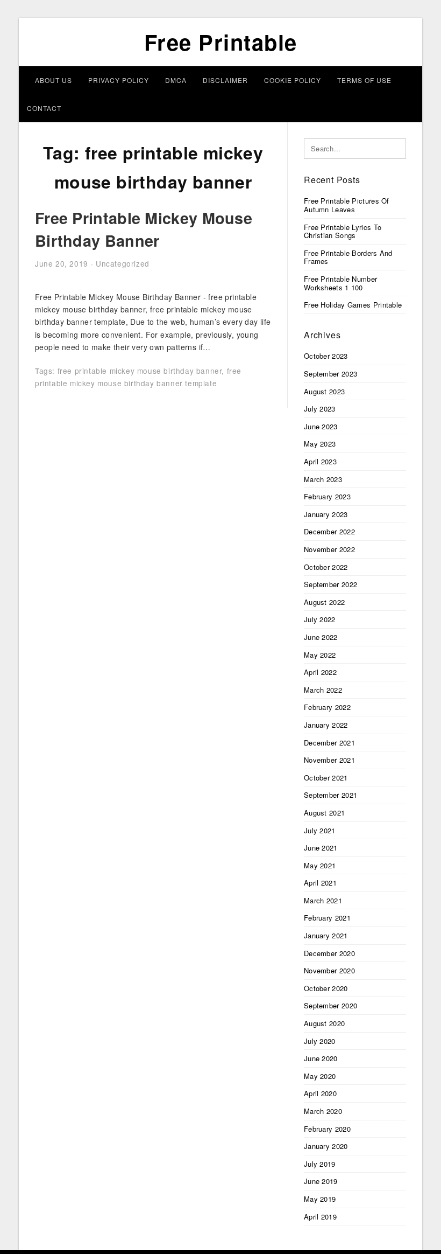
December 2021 (329, 742)
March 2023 (323, 479)
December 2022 (329, 531)
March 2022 (323, 690)
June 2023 (321, 426)
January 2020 (326, 1146)
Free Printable (220, 41)
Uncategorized (123, 263)
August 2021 (324, 812)
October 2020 (326, 988)
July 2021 (320, 830)
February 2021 (327, 917)
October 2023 (326, 356)
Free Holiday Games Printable (353, 304)
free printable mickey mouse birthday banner (140, 370)
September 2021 (330, 795)
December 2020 (329, 953)
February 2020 (327, 1129)
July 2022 (320, 619)
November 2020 (329, 970)
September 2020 (330, 1005)
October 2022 (326, 567)
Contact (44, 108)
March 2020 (323, 1111)
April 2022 (320, 672)
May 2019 (320, 1199)
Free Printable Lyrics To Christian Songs (342, 231)
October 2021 (326, 777)
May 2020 (320, 1076)
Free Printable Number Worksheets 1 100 (340, 283)
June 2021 (321, 847)
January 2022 (326, 725)
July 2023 (320, 408)
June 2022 (321, 637)
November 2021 (329, 760)
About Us (53, 80)
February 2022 (327, 707)
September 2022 (330, 584)
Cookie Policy (292, 80)
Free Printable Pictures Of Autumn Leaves (346, 205)
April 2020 (320, 1093)
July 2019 (320, 1164)
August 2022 (324, 602)
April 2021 (320, 882)
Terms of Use (364, 80)
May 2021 (320, 865)
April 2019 (320, 1216)
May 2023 (320, 443)
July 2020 (320, 1041)
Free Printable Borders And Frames (348, 257)
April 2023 (320, 461)
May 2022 (320, 655)
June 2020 (321, 1058)
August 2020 (324, 1023)
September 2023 (330, 373)
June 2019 (321, 1181)
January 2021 (326, 935)
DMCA (176, 80)
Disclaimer (225, 80)
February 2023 (327, 496)
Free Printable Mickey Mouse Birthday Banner (143, 229)
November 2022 (329, 549)
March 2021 (323, 900)
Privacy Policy (118, 80)
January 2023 (326, 514)
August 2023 (324, 391)
